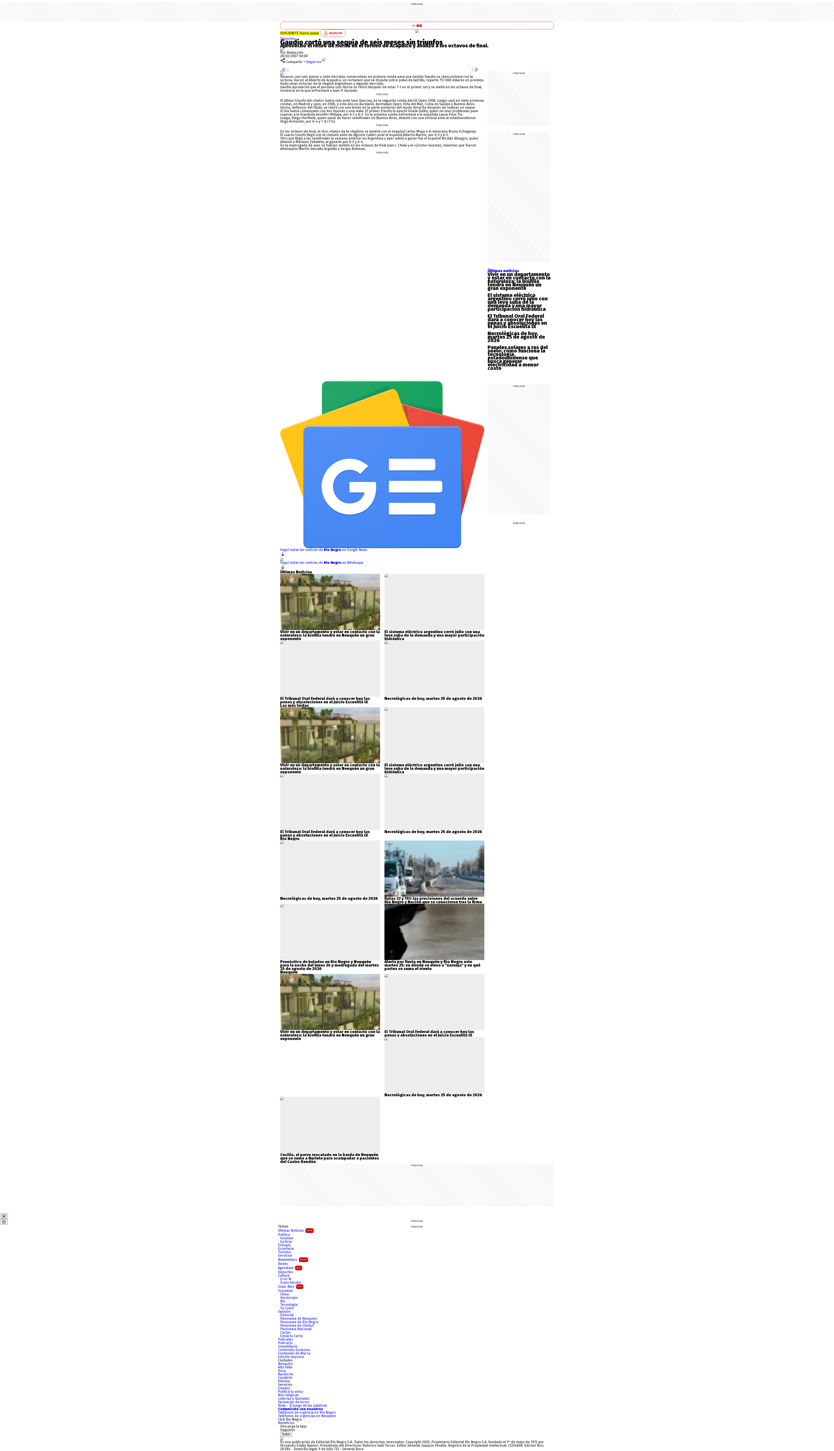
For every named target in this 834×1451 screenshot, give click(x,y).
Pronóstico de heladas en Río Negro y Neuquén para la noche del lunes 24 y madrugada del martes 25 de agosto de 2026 (329, 965)
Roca (282, 1371)
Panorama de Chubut (297, 1325)
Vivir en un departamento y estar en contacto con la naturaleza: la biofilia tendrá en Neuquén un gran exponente (519, 281)
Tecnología (289, 1304)
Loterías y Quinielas (293, 1398)
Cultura (283, 1275)
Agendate (289, 1268)
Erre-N (285, 1279)
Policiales (285, 1339)
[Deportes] (417, 31)
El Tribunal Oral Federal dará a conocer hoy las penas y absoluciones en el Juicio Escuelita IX (517, 321)
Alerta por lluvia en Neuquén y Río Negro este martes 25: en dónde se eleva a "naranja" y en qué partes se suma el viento (432, 965)
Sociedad (285, 1291)
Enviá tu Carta (291, 1336)
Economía (286, 1248)
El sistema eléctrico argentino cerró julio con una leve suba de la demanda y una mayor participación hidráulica (518, 302)
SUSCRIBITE (299, 33)
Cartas (285, 1332)
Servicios (285, 1255)
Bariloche (285, 1374)
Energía (284, 1245)
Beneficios (286, 1423)
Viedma (284, 1381)
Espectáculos (290, 1282)
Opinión (284, 1311)
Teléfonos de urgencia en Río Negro (307, 1412)
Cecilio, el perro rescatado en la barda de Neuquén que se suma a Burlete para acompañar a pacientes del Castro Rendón (329, 1158)
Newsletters (292, 1260)
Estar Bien (290, 1287)
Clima (284, 1294)
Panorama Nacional (295, 1329)
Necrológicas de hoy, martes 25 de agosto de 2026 (516, 336)
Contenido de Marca (294, 1353)
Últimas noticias (503, 270)
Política (284, 1234)
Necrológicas (288, 1395)
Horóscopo (289, 1298)
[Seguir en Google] (282, 73)
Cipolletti (285, 1377)
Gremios (286, 1238)
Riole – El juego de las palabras (302, 1405)
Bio (282, 1301)
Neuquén (285, 1364)
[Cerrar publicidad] (4, 1216)
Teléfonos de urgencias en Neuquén (307, 1416)
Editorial (287, 1315)
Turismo (284, 1252)
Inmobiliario (287, 1346)
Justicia (286, 1241)
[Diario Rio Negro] (282, 1438)
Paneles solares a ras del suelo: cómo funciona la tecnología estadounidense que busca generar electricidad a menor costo (518, 357)
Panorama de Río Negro (299, 1322)
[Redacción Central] (282, 49)
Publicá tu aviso (290, 1391)
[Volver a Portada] (417, 25)
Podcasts (285, 1343)
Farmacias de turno (293, 1402)
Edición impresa (291, 1357)
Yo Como (287, 1308)
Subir (286, 1434)
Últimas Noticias (295, 1230)
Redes (283, 1264)
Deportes (287, 39)
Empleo (284, 1388)
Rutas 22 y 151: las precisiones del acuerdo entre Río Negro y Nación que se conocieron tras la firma (433, 900)
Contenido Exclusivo (294, 1350)
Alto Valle (285, 1367)
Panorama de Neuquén (298, 1318)
